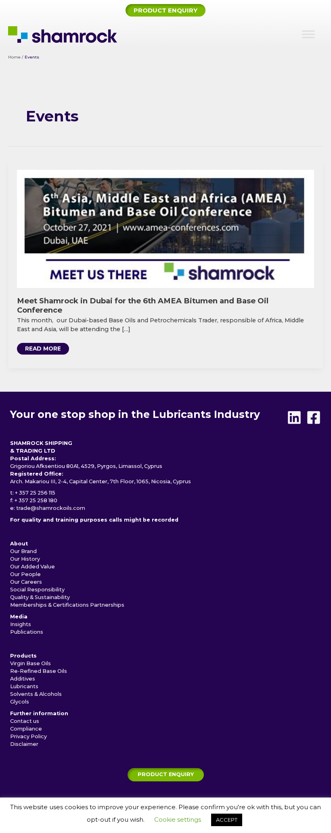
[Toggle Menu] (308, 34)
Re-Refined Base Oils (38, 671)
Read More (45, 350)
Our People (25, 574)
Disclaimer (24, 744)
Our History (25, 559)
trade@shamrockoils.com (50, 508)
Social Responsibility (37, 590)
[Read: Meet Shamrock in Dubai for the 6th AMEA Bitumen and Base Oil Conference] (165, 228)
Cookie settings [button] (177, 819)
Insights (20, 624)
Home (14, 57)
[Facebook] (313, 417)
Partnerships (107, 605)
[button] (165, 10)
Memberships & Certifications (49, 605)
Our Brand (23, 551)
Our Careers (26, 582)
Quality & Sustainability (40, 597)
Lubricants (24, 686)
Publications (26, 632)
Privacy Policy (28, 736)
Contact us (24, 721)
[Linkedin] (294, 417)
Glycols (19, 702)
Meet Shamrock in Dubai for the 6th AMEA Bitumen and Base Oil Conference (142, 305)
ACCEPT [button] (226, 819)
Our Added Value (32, 567)
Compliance (26, 729)
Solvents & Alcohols (36, 694)
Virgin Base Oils (30, 663)
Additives (22, 679)
